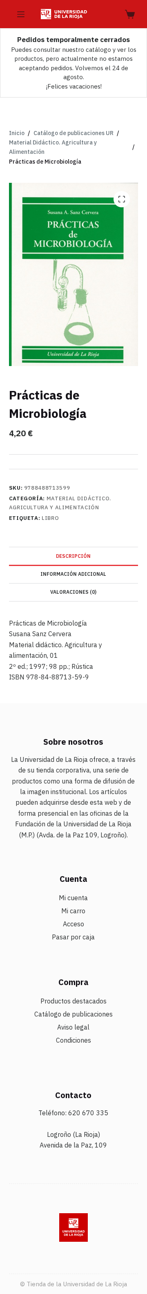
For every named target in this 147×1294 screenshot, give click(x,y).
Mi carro (73, 911)
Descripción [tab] (73, 556)
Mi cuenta (73, 898)
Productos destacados (73, 1001)
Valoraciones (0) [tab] (73, 592)
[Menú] (20, 14)
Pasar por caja (73, 937)
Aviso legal (73, 1027)
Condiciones (73, 1040)
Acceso (73, 924)
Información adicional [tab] (73, 574)
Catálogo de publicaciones (73, 1014)
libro (50, 518)
